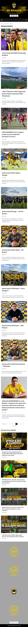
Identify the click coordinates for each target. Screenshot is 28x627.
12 (12, 425)
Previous (4, 423)
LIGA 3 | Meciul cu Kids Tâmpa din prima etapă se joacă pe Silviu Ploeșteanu (13, 94)
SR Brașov (14, 10)
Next (15, 425)
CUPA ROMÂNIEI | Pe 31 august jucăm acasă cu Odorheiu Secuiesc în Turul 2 (13, 134)
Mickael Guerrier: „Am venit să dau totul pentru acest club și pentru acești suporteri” (13, 509)
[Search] (26, 20)
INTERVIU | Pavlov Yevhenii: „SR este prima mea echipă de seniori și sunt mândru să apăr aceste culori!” (14, 481)
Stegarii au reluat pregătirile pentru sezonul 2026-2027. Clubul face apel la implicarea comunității (12, 453)
